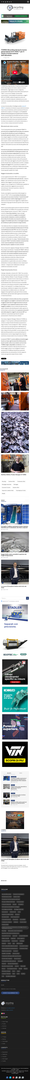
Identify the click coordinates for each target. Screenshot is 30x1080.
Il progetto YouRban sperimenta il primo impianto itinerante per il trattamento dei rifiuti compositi (14, 527)
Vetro (13, 971)
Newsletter (5, 1052)
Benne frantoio (17, 958)
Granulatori (20, 904)
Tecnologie (14, 776)
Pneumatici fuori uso (6, 935)
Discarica (4, 963)
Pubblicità (4, 1054)
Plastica (25, 968)
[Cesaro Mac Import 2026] (15, 363)
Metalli (3, 493)
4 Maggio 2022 (6, 57)
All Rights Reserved (16, 1068)
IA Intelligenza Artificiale (7, 909)
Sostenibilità (22, 919)
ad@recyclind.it (9, 1010)
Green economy (20, 901)
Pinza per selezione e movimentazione (9, 948)
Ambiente (16, 922)
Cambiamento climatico (7, 922)
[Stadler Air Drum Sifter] (15, 617)
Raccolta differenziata (6, 894)
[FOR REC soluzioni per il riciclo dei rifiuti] (15, 16)
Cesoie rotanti (23, 922)
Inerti (18, 973)
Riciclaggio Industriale (6, 484)
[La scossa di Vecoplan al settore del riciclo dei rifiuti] (15, 572)
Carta (19, 911)
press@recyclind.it (10, 1008)
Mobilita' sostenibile (6, 953)
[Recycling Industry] (15, 8)
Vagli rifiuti (13, 938)
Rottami (14, 904)
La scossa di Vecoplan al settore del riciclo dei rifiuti (13, 587)
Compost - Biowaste (6, 973)
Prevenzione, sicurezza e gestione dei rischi (11, 899)
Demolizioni (15, 919)
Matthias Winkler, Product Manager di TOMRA (13, 474)
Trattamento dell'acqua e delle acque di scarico (11, 956)
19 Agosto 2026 (4, 863)
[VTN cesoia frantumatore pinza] (15, 754)
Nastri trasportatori (15, 916)
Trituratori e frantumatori (18, 894)
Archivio (4, 1026)
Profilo (4, 1023)
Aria (3, 976)
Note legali (5, 1058)
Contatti (4, 1056)
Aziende (4, 1028)
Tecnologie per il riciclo (21, 490)
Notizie (13, 800)
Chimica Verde (13, 911)
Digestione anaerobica (6, 951)
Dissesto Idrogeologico (13, 963)
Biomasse (17, 914)
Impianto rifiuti (16, 487)
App (13, 943)
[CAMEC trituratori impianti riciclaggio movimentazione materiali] (15, 21)
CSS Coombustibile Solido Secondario (10, 945)
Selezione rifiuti (16, 953)
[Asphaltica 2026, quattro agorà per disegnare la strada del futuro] (6, 801)
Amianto (16, 966)
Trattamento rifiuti (21, 481)
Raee (14, 973)
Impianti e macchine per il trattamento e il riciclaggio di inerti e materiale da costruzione (14, 928)
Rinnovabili (23, 966)
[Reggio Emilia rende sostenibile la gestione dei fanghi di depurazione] (15, 542)
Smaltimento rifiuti (6, 940)
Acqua (9, 943)
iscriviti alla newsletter (10, 992)
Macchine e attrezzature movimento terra (10, 933)
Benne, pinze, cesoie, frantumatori (15, 930)
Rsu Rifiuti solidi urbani (10, 976)
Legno (18, 971)
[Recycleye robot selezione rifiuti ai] (15, 726)
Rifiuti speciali (19, 943)
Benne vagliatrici (21, 938)
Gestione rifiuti (11, 481)
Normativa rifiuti (5, 916)
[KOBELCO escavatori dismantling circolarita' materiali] (15, 699)
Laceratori (15, 951)
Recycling (4, 481)
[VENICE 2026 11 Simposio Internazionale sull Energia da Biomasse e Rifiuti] (15, 820)
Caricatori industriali (23, 935)
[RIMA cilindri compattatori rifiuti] (15, 672)
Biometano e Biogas (6, 971)
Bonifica (23, 973)
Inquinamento (15, 940)
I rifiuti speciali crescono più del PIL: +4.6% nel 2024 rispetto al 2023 (15, 860)
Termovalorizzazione (6, 919)
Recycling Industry (8, 1068)
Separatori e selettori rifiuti (7, 490)
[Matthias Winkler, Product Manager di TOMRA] (15, 463)
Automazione (5, 911)
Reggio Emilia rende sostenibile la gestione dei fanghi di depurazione (13, 555)
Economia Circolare (6, 487)
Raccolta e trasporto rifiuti (7, 966)
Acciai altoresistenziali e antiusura (9, 961)
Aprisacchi (15, 935)
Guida (3, 1043)
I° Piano (13, 793)
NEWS (20, 773)
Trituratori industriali (6, 904)
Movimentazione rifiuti (6, 896)
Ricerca (3, 968)
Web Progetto (15, 1073)
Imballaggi (22, 940)
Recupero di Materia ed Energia (8, 901)
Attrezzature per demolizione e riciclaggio (10, 906)
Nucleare (4, 943)
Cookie (4, 1061)
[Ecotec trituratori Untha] (15, 644)
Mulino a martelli (5, 938)
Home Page (5, 1021)
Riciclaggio (16, 484)
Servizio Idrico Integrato (7, 958)
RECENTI (9, 773)
